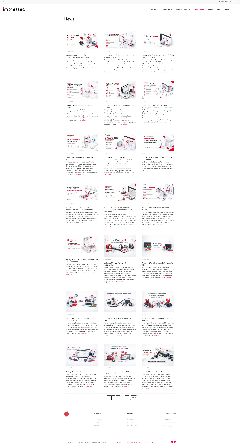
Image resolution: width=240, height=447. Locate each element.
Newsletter (234, 1)
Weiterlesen (92, 68)
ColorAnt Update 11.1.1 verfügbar (154, 372)
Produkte (166, 9)
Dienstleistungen (182, 9)
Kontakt (226, 9)
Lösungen (153, 9)
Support (210, 9)
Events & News (199, 9)
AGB (138, 442)
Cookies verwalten (149, 442)
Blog (218, 9)
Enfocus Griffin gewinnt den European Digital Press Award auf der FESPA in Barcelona (119, 210)
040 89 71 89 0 (224, 1)
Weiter (134, 397)
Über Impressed (6, 1)
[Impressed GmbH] (14, 9)
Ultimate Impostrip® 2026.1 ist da (154, 105)
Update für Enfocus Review (114, 157)
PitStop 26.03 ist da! (73, 372)
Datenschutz (131, 442)
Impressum (121, 442)
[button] (235, 9)
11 (127, 397)
